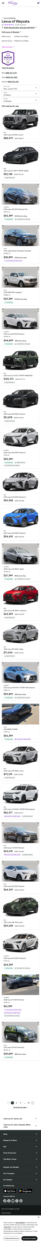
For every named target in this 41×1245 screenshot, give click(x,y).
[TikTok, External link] (4, 1200)
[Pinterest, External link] (21, 1200)
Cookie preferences (11, 1238)
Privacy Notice (6, 1213)
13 (28, 1103)
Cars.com (7, 1227)
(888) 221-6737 (11, 73)
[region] (20, 1230)
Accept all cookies (29, 1238)
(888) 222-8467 (12, 77)
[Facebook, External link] (8, 1200)
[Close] (38, 1217)
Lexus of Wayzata (10, 18)
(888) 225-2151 (13, 82)
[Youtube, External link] (13, 1200)
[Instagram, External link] (16, 1200)
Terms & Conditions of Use (10, 1209)
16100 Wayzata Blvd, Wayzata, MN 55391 (19, 27)
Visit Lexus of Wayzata (10, 32)
